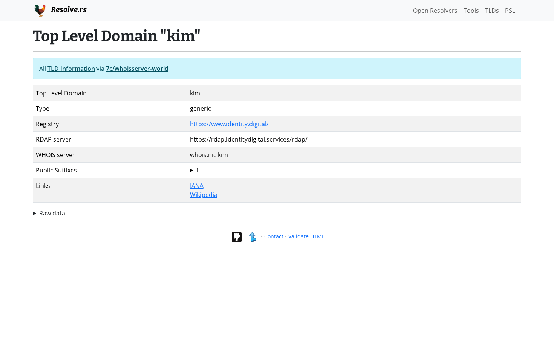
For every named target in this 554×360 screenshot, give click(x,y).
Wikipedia (203, 195)
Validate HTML (306, 236)
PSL (510, 10)
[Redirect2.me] (252, 236)
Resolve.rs (68, 9)
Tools (471, 10)
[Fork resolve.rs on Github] (236, 236)
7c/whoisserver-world (137, 68)
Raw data (52, 213)
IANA (197, 186)
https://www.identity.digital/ (229, 124)
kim (195, 170)
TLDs (492, 10)
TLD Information (71, 68)
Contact (273, 236)
